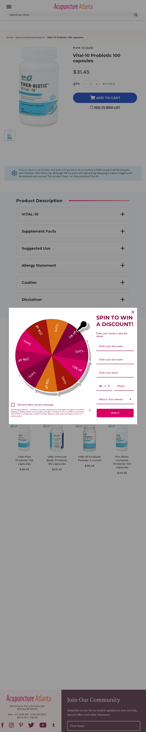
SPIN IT (115, 413)
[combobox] (104, 386)
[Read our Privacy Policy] (90, 410)
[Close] (133, 312)
